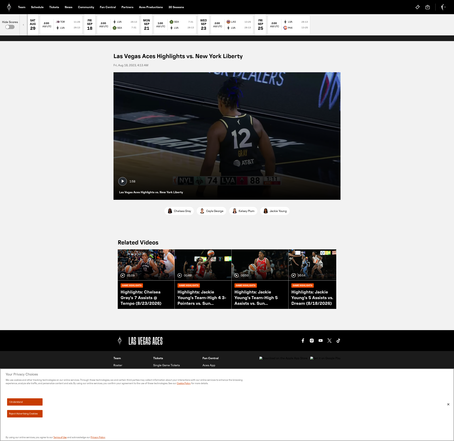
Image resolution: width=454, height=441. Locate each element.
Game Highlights (132, 285)
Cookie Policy (184, 383)
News (68, 7)
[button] (10, 27)
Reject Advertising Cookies (23, 413)
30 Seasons (176, 7)
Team (21, 7)
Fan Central (108, 7)
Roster (118, 365)
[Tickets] (418, 7)
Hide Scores (10, 22)
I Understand (16, 401)
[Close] (448, 404)
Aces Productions (151, 7)
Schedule (37, 7)
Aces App (209, 365)
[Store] (428, 7)
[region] (227, 405)
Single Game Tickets (166, 365)
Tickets (54, 7)
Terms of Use (60, 437)
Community (86, 7)
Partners (127, 7)
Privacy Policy (98, 437)
